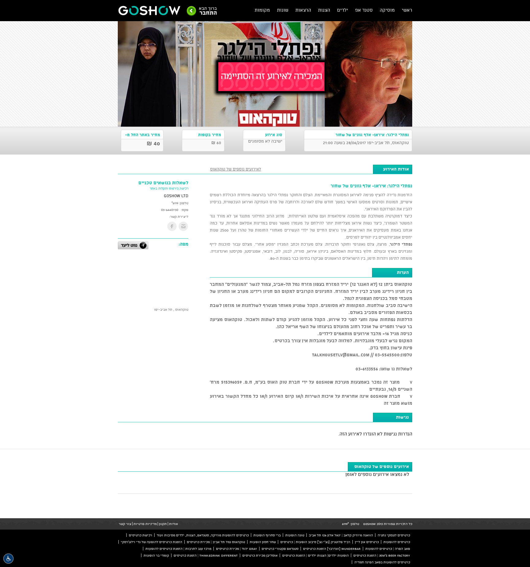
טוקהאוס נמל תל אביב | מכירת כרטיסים (216, 542)
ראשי (407, 10)
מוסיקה (387, 10)
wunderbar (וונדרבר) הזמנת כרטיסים (332, 548)
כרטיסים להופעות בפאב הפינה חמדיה (382, 562)
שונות (282, 10)
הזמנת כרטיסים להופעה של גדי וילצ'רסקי (151, 542)
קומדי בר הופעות (156, 555)
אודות (173, 524)
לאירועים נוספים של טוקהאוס (235, 169)
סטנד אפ (364, 10)
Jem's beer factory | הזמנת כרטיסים (381, 555)
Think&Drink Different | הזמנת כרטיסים (206, 555)
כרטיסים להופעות (396, 542)
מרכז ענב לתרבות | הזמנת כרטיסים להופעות (178, 548)
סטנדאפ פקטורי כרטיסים (280, 548)
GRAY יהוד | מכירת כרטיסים (236, 548)
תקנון (163, 524)
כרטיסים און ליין (367, 542)
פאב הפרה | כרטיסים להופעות (387, 548)
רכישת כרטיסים (140, 535)
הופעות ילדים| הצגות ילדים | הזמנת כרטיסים (315, 555)
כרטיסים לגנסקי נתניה (394, 535)
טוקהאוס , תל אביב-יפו (171, 309)
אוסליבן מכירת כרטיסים (260, 555)
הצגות (324, 10)
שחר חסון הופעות (263, 542)
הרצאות (303, 10)
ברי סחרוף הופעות (267, 535)
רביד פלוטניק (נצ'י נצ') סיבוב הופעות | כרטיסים (315, 542)
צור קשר (125, 524)
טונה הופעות (294, 535)
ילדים (342, 10)
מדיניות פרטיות (145, 524)
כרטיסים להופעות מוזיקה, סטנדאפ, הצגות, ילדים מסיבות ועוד (203, 535)
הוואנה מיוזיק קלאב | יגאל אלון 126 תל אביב (341, 535)
